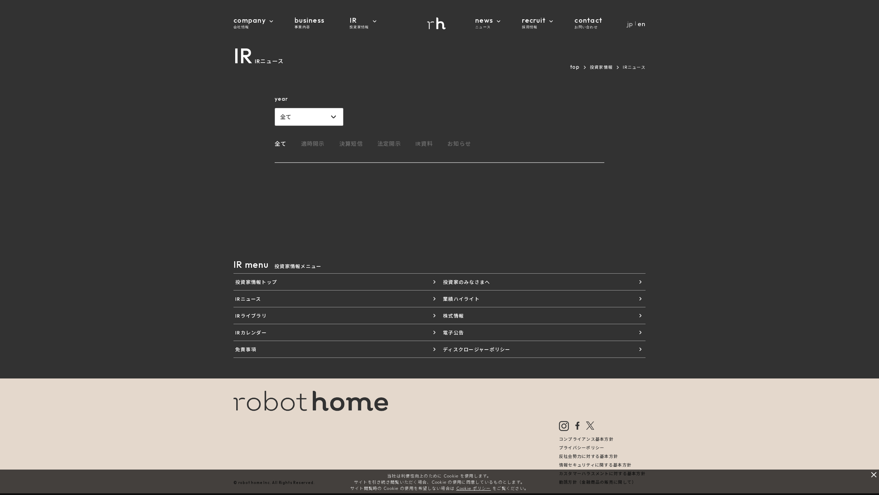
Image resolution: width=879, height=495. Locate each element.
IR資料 (424, 143)
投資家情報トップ (256, 282)
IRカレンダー (251, 333)
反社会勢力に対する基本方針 (588, 456)
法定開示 (389, 143)
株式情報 (453, 316)
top (575, 66)
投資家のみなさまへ (466, 282)
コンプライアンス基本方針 (586, 439)
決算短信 (351, 143)
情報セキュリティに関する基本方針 (595, 465)
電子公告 (453, 333)
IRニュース (248, 299)
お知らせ (459, 143)
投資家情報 (601, 67)
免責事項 (245, 349)
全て (281, 143)
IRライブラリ (251, 316)
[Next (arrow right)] (867, 246)
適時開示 (313, 143)
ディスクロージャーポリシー (477, 349)
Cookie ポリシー (473, 488)
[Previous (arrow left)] (12, 246)
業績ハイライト (461, 299)
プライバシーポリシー (582, 447)
